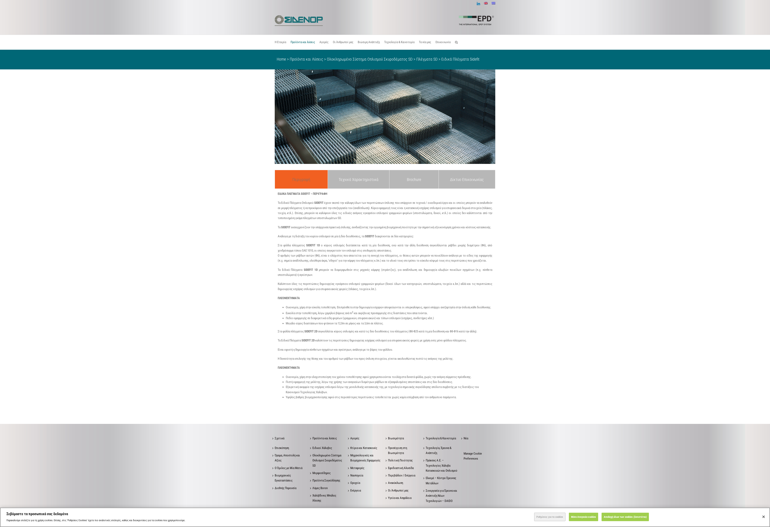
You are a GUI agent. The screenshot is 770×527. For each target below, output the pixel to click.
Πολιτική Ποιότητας (400, 460)
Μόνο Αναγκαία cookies (583, 516)
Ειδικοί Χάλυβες (322, 448)
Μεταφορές (357, 468)
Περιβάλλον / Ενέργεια (401, 475)
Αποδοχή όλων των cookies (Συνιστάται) (625, 516)
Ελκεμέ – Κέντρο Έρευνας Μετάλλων (441, 480)
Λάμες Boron (320, 488)
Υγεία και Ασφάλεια (399, 498)
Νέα (466, 438)
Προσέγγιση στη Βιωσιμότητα (397, 450)
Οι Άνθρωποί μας (398, 490)
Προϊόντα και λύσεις (324, 438)
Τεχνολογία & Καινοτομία (441, 438)
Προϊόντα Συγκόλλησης (326, 480)
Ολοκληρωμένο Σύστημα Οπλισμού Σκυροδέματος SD (327, 460)
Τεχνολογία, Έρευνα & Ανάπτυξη (438, 450)
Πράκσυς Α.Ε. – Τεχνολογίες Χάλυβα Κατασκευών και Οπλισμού (441, 465)
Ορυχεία (355, 483)
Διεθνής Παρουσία (285, 488)
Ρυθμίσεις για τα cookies (549, 516)
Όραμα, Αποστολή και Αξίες (287, 458)
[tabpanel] (385, 297)
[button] (456, 42)
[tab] (301, 179)
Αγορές (354, 438)
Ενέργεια (355, 490)
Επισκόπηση (282, 448)
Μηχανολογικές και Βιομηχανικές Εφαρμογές (365, 458)
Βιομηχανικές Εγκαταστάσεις (284, 478)
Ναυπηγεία (356, 475)
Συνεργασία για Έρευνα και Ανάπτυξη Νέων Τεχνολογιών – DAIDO (441, 496)
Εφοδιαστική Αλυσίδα (401, 468)
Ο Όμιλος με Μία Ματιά (288, 468)
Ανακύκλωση (395, 483)
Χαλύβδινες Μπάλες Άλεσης (324, 498)
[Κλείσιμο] (763, 516)
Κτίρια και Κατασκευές (363, 448)
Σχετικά (279, 438)
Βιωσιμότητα (396, 438)
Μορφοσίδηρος (321, 473)
